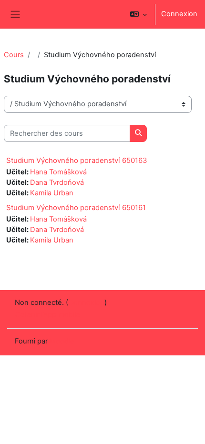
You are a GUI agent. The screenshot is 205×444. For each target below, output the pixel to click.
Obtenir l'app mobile (47, 314)
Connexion (179, 14)
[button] (138, 14)
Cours (14, 54)
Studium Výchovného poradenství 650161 (76, 207)
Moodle (62, 341)
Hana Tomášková (58, 172)
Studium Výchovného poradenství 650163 (76, 160)
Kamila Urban (51, 193)
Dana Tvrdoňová (57, 182)
